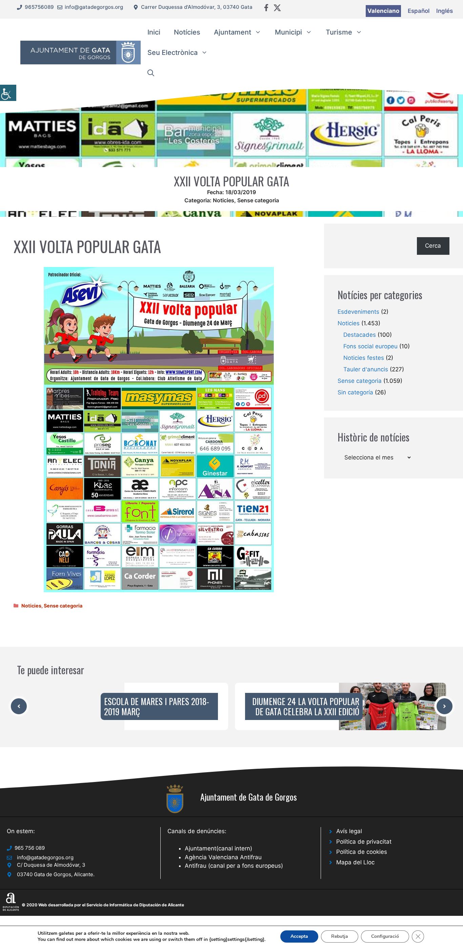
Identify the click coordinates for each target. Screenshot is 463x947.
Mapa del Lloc (355, 862)
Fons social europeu (370, 346)
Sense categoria (258, 200)
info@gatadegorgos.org (94, 7)
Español (418, 10)
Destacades (359, 334)
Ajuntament (232, 32)
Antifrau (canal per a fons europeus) (234, 865)
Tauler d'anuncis (365, 369)
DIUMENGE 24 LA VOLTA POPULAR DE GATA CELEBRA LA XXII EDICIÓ (305, 706)
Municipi (288, 32)
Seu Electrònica (172, 52)
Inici (153, 32)
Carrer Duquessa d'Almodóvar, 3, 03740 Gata (197, 7)
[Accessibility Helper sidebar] (8, 93)
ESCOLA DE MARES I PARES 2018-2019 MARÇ (156, 706)
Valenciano (383, 10)
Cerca (433, 245)
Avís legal (349, 831)
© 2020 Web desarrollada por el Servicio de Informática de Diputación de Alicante (103, 904)
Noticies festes (363, 357)
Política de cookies (361, 851)
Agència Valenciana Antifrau (223, 857)
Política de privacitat (363, 841)
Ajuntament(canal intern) (218, 848)
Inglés (444, 10)
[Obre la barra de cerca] (151, 73)
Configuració (385, 936)
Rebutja (339, 936)
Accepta (299, 936)
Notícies (187, 32)
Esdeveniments (358, 311)
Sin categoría (355, 392)
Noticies (223, 200)
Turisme (339, 32)
